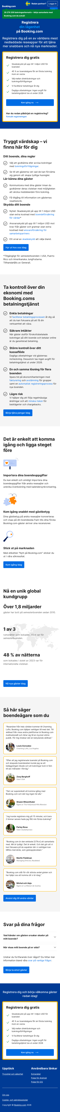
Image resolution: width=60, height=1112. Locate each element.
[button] (31, 14)
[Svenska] (27, 3)
